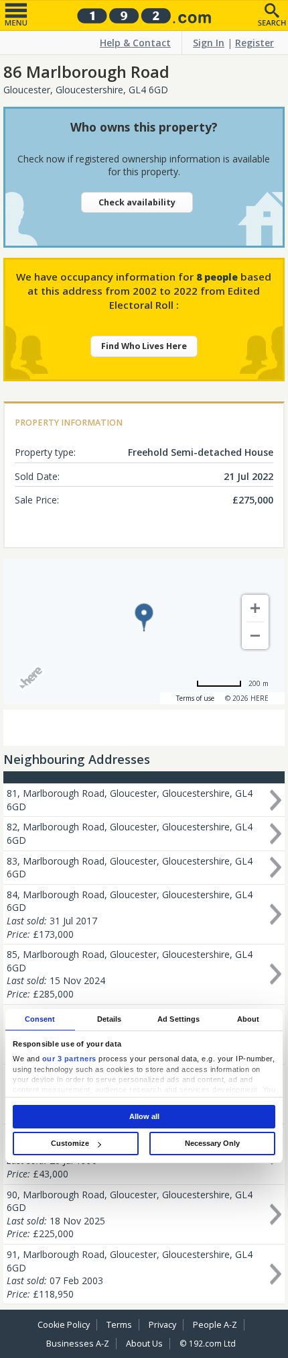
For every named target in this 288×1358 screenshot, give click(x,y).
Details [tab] (109, 1019)
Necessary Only (212, 1143)
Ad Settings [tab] (178, 1019)
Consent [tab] (40, 1019)
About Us (144, 1343)
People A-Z (215, 1324)
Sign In (208, 42)
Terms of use (195, 698)
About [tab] (248, 1019)
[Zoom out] (255, 635)
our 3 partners (69, 1059)
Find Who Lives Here (144, 346)
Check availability (136, 202)
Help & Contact (135, 42)
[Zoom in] (255, 608)
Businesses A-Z (77, 1343)
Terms (119, 1324)
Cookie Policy (64, 1324)
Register (254, 42)
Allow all (144, 1116)
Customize (70, 1143)
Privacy (162, 1324)
